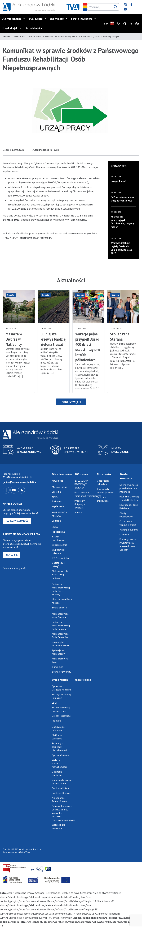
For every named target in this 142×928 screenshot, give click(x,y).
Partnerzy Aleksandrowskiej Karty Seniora (61, 626)
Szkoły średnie (59, 544)
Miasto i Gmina (59, 486)
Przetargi (56, 720)
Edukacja (56, 520)
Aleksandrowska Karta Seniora (60, 615)
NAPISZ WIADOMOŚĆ (17, 520)
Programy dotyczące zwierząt (79, 504)
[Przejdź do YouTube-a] (14, 489)
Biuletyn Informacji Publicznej (61, 696)
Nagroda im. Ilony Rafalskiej (128, 506)
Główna (6, 36)
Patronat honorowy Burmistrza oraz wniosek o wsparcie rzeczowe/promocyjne (62, 813)
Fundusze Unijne (60, 788)
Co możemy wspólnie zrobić (127, 523)
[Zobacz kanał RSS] (21, 489)
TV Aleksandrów (60, 557)
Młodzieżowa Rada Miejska (62, 601)
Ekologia (56, 491)
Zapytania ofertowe (57, 773)
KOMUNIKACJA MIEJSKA (59, 514)
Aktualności (19, 36)
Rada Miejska (33, 28)
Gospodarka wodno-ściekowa (105, 490)
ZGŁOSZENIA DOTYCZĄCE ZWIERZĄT (81, 484)
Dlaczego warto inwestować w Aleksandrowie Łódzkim (127, 544)
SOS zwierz (36, 18)
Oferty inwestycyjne (126, 515)
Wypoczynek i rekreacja (59, 551)
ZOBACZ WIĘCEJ (71, 402)
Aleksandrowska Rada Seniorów (60, 635)
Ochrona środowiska (103, 499)
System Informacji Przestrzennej (61, 709)
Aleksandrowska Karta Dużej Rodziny (60, 574)
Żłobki (55, 526)
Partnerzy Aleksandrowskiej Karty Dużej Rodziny (61, 589)
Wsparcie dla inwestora (58, 826)
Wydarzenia (58, 506)
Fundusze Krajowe (61, 793)
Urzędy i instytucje (61, 715)
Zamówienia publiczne (58, 728)
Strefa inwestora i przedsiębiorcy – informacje (128, 488)
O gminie (124, 534)
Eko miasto (57, 18)
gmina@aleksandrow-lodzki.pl (20, 482)
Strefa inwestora (81, 18)
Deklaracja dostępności (14, 568)
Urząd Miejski (10, 28)
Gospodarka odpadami (103, 482)
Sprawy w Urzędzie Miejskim (61, 688)
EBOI (54, 702)
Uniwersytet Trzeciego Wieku (60, 643)
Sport (55, 496)
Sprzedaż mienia (60, 755)
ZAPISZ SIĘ (11, 554)
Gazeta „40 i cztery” (58, 564)
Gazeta (10, 295)
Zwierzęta (57, 501)
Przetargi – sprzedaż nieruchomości (59, 747)
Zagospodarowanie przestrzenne (62, 781)
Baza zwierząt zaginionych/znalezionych (84, 494)
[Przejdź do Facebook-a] (6, 489)
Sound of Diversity (61, 671)
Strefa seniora (59, 607)
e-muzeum (57, 666)
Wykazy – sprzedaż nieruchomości (59, 763)
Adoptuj (78, 512)
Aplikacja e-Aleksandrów (58, 652)
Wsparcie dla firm (128, 529)
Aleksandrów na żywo (60, 660)
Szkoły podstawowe (58, 538)
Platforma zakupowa (57, 737)
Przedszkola (58, 531)
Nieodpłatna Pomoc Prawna (59, 799)
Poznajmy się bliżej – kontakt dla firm (129, 498)
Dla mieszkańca (11, 18)
